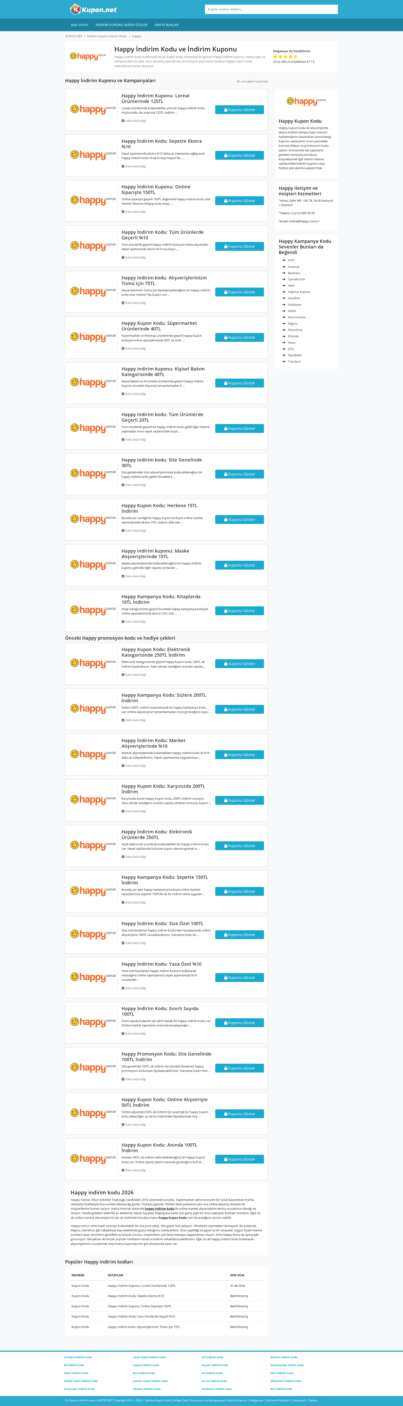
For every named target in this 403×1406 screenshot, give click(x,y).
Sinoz (291, 342)
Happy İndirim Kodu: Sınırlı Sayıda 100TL (160, 1011)
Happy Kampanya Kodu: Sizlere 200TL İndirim (164, 698)
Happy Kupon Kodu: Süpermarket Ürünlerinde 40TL (159, 326)
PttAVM (293, 336)
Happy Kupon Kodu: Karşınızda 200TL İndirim (163, 789)
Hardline (293, 298)
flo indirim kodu (74, 1365)
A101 (291, 260)
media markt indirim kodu (81, 1381)
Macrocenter (296, 317)
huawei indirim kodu (146, 1365)
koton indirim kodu (76, 1373)
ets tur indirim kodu (214, 1381)
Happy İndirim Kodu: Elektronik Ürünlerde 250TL (157, 834)
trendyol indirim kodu (78, 1357)
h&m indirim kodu (282, 1373)
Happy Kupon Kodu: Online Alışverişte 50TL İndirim (165, 1102)
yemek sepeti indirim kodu (150, 1381)
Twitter (312, 1400)
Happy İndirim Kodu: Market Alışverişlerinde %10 (153, 743)
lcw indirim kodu (212, 1373)
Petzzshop (294, 330)
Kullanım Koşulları (278, 1400)
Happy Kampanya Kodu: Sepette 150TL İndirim (165, 880)
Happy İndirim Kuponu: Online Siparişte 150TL (156, 189)
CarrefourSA (296, 279)
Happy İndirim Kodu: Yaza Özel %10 (162, 964)
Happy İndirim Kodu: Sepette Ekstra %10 (162, 144)
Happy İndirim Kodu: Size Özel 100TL (163, 923)
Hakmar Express (299, 292)
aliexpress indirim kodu (285, 1381)
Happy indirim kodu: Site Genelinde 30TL (162, 463)
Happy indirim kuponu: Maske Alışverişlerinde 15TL (155, 554)
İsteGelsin (294, 304)
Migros (292, 323)
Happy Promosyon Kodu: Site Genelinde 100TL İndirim (167, 1057)
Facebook (299, 1400)
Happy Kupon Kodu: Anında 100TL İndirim (159, 1148)
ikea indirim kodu (144, 1373)
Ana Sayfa (79, 25)
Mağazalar (257, 1400)
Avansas (293, 267)
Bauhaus (293, 273)
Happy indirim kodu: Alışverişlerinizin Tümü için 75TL (164, 280)
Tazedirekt (294, 355)
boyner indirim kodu (215, 1365)
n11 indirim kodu (212, 1357)
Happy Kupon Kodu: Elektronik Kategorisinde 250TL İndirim (156, 652)
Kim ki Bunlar (167, 25)
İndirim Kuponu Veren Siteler (121, 25)
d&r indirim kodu (281, 1389)
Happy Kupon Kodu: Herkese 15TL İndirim (160, 508)
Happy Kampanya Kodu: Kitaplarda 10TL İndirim (161, 599)
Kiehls (291, 311)
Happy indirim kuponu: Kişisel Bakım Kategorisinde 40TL (163, 371)
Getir (291, 285)
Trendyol (293, 361)
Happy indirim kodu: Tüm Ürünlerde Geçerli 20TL (162, 417)
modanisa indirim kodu (217, 1389)
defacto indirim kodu (283, 1357)
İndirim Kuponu (237, 1400)
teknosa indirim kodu (146, 1389)
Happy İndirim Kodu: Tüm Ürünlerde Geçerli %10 (163, 235)
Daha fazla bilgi (135, 121)
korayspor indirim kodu (79, 1389)
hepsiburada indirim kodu (287, 1365)
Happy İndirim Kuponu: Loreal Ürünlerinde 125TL (156, 98)
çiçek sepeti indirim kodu (149, 1357)
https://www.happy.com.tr (306, 112)
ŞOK (290, 349)
